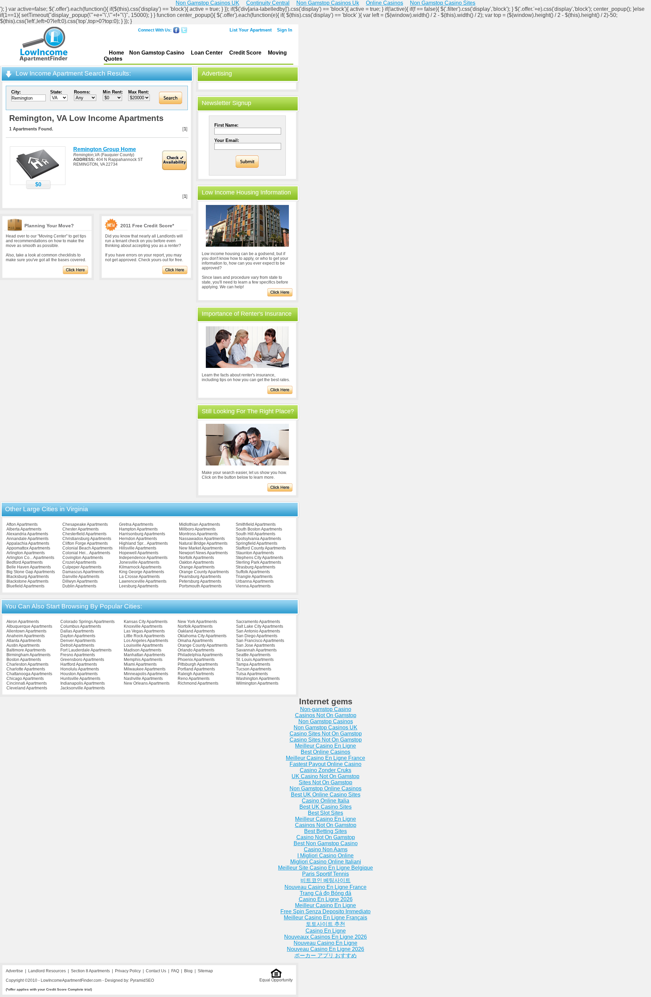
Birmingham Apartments (28, 654)
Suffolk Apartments (253, 571)
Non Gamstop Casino (156, 53)
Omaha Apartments (195, 640)
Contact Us (156, 971)
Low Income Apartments (43, 45)
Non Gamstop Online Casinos (325, 788)
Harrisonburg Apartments (142, 534)
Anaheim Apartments (25, 635)
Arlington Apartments (25, 553)
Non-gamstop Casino (325, 709)
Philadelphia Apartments (200, 654)
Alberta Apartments (23, 529)
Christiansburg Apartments (86, 538)
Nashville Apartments (143, 678)
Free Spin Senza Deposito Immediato (325, 911)
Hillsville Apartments (137, 548)
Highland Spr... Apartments (143, 543)
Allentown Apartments (26, 631)
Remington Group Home (104, 149)
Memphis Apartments (143, 659)
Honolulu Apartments (79, 669)
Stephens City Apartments (259, 557)
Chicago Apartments (25, 678)
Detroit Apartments (77, 645)
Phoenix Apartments (196, 659)
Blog (188, 971)
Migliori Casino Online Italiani (325, 862)
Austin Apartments (23, 645)
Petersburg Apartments (200, 581)
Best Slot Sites (325, 813)
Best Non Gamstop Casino (326, 843)
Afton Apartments (22, 524)
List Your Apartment (251, 30)
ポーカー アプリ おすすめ (325, 955)
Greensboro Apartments (82, 659)
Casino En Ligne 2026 (326, 899)
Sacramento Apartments (258, 621)
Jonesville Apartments (139, 562)
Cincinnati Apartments (26, 683)
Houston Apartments (79, 673)
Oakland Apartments (196, 631)
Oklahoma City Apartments (202, 635)
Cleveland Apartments (26, 688)
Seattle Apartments (253, 654)
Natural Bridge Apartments (203, 543)
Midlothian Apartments (199, 524)
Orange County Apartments (204, 571)
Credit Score (245, 53)
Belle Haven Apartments (28, 567)
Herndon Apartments (138, 538)
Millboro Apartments (197, 529)
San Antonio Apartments (258, 631)
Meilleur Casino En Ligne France (325, 758)
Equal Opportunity (276, 980)
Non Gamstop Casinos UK (325, 727)
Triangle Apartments (254, 576)
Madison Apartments (142, 650)
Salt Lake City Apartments (259, 626)
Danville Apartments (80, 576)
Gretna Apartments (136, 524)
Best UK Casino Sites (325, 807)
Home (116, 53)
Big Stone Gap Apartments (30, 571)
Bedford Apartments (24, 562)
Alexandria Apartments (27, 534)
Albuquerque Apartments (29, 626)
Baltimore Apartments (26, 650)
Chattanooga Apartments (29, 673)
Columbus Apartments (80, 626)
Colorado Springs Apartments (87, 621)
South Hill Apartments (255, 534)
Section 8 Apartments (90, 971)
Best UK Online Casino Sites (325, 794)
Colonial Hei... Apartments (86, 553)
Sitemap (205, 971)
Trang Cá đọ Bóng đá (325, 893)
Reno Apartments (194, 678)
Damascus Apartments (83, 571)
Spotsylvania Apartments (258, 538)
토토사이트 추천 (325, 924)
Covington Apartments (82, 557)
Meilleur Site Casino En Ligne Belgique (325, 868)
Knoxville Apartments (143, 626)
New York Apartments (197, 621)
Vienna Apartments (253, 586)
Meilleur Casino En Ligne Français (325, 917)
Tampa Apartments (253, 664)
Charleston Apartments (27, 664)
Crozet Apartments (79, 562)
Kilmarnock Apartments (140, 567)
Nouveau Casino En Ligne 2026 (325, 949)
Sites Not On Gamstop (325, 782)
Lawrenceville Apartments (142, 581)
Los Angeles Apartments (146, 640)
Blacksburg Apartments (27, 576)
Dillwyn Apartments (80, 581)
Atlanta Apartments (23, 640)
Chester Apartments (80, 529)
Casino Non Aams (326, 849)
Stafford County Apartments (261, 548)
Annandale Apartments (27, 538)
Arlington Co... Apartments (30, 557)
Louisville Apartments (143, 645)
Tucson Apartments (253, 669)
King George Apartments (141, 571)
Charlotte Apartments (25, 669)
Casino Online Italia (325, 801)
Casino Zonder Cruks (325, 770)
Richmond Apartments (198, 683)
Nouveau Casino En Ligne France (325, 887)
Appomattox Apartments (28, 548)
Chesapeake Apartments (85, 524)
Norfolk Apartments (196, 557)
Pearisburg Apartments (200, 576)
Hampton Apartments (138, 529)
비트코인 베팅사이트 (325, 880)
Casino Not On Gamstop (325, 837)
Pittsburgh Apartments (198, 664)
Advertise (14, 971)
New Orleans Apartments (147, 683)
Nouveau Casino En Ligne (325, 943)
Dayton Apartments (77, 635)
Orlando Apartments (196, 650)
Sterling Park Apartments (258, 562)
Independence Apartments (143, 557)
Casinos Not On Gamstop (325, 715)
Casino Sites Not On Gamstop (326, 733)
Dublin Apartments (79, 586)
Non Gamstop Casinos (325, 721)
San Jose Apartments (255, 645)
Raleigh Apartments (196, 673)
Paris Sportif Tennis (325, 874)
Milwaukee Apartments (144, 669)
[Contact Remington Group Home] (37, 178)
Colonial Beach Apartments (87, 548)
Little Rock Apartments (144, 635)
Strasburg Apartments (255, 567)
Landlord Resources (47, 971)
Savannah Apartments (256, 650)
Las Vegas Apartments (144, 631)
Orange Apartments (197, 567)
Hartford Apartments (78, 664)
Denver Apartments (78, 640)
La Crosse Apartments (139, 576)
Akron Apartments (22, 621)
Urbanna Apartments (255, 581)
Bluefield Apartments (25, 586)
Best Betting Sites (325, 831)
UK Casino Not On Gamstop (325, 776)
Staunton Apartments (255, 553)
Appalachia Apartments (27, 543)
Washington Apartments (258, 678)
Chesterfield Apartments (84, 534)
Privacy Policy (128, 971)
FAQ (175, 971)
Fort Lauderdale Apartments (86, 650)
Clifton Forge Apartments (85, 543)
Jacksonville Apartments (82, 688)
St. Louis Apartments (255, 659)
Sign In (284, 30)
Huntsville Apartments (80, 678)
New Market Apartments (201, 548)
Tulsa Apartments (252, 673)
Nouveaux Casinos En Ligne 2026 (325, 937)
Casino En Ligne (325, 931)
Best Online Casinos (325, 752)
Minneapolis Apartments (146, 673)
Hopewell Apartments (138, 553)
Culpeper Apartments (81, 567)
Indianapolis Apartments (82, 683)
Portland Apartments (196, 669)
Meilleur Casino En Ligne (325, 746)
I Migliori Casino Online (325, 855)
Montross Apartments (198, 534)
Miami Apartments (140, 664)
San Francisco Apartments (260, 640)
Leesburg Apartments (138, 586)
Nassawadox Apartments (202, 538)
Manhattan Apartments (144, 654)
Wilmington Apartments (257, 683)
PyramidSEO (142, 980)
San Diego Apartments (256, 635)
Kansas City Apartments (145, 621)
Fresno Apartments (77, 654)
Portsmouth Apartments (200, 586)
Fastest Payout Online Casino (325, 764)
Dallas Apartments (77, 631)
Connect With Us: (155, 30)
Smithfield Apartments (256, 524)
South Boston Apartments (259, 529)
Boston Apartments (23, 659)
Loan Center (207, 53)
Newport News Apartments (203, 553)
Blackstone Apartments (27, 581)
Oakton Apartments (196, 562)
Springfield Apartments (256, 543)
